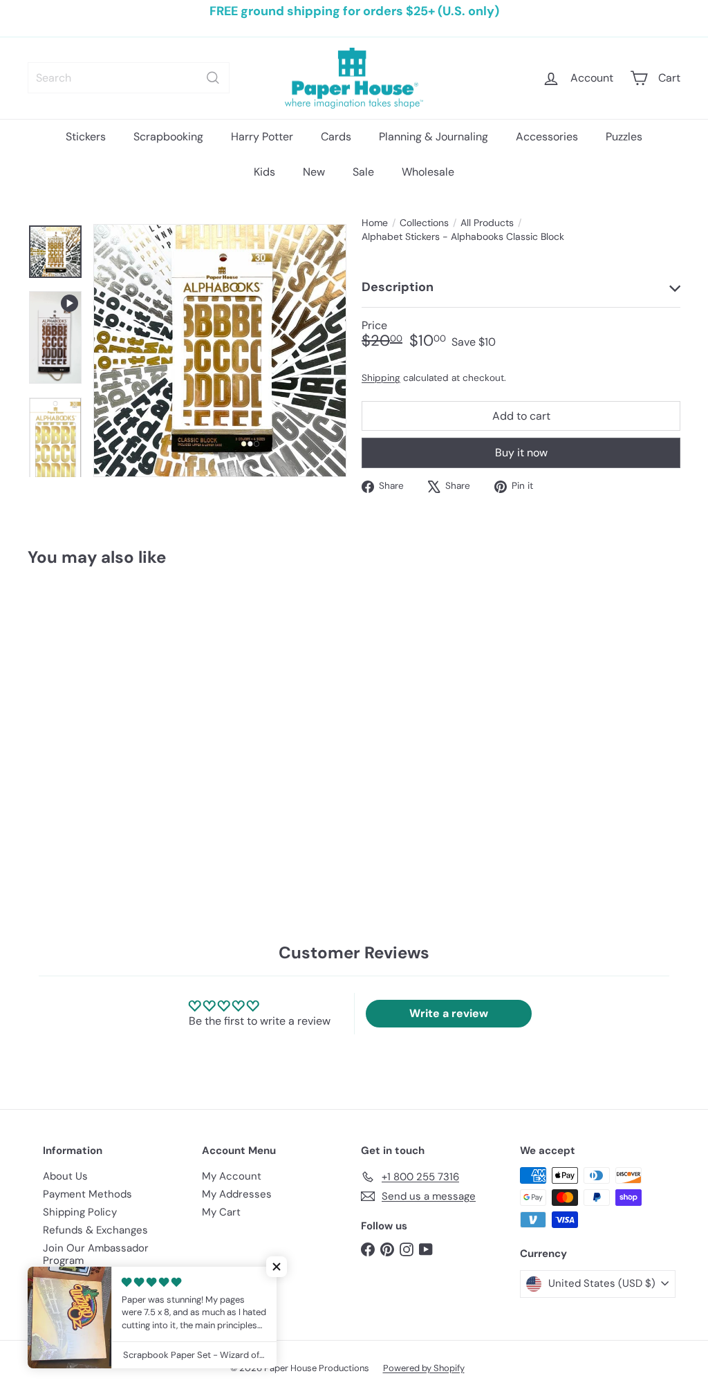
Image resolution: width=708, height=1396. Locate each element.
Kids (264, 172)
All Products (487, 223)
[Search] (213, 77)
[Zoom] (220, 350)
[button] (276, 1266)
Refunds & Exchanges (95, 1230)
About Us (65, 1176)
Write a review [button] (448, 1013)
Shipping (381, 378)
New (314, 172)
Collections (424, 223)
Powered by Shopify (424, 1368)
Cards (336, 136)
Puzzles (624, 136)
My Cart (221, 1212)
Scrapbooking (168, 136)
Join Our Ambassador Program (96, 1254)
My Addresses (237, 1194)
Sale (363, 172)
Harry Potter (262, 136)
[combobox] (129, 77)
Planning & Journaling (433, 136)
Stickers (86, 136)
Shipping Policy (80, 1212)
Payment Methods (87, 1194)
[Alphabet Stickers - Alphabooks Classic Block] (76, 702)
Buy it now (521, 452)
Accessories (547, 136)
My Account (231, 1176)
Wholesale (428, 172)
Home (375, 223)
